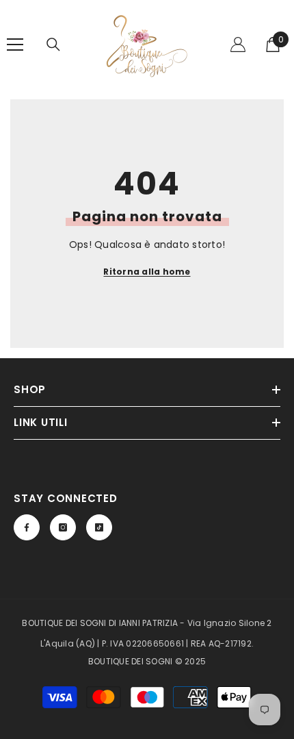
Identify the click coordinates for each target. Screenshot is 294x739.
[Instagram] (63, 527)
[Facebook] (27, 527)
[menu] (15, 44)
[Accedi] (237, 44)
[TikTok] (99, 527)
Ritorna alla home (146, 271)
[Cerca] (53, 44)
